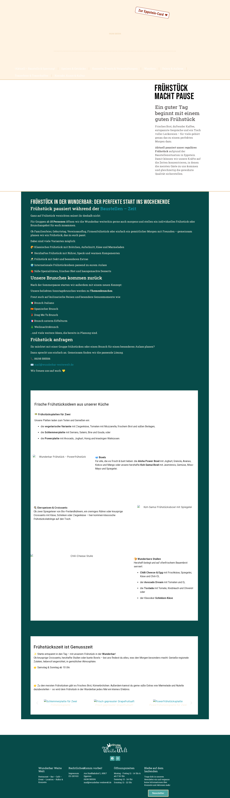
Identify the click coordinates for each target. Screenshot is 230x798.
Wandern (150, 68)
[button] (37, 703)
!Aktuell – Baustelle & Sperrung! (35, 68)
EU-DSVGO (73, 776)
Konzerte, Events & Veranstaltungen (115, 68)
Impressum (74, 773)
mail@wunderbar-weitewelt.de (54, 364)
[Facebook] (112, 758)
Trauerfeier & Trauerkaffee (31, 75)
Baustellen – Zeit (118, 208)
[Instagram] (117, 758)
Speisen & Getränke (73, 68)
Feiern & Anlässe (172, 68)
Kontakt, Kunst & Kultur (70, 75)
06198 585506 (115, 33)
